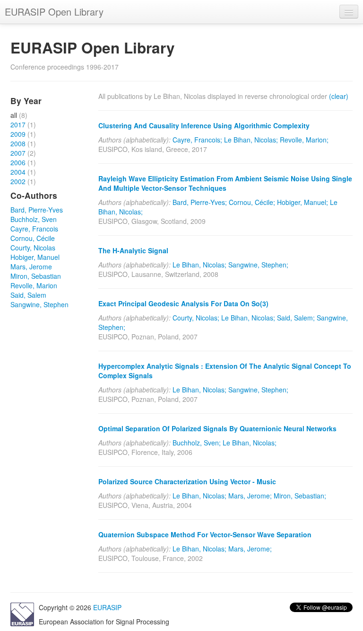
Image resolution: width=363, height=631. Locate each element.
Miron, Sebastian (35, 276)
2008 (18, 143)
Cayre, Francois (34, 228)
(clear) (338, 96)
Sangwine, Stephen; (258, 264)
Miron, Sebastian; (300, 495)
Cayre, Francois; (197, 139)
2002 (18, 181)
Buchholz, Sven (33, 219)
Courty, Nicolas (32, 247)
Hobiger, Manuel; (302, 202)
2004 (18, 172)
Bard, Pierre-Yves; (200, 202)
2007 (18, 153)
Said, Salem (28, 295)
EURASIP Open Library (54, 11)
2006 (18, 162)
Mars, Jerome (31, 266)
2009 (18, 134)
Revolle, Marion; (304, 139)
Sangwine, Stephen (39, 304)
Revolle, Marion (33, 285)
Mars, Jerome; (250, 495)
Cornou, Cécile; (252, 202)
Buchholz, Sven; (197, 442)
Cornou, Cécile (32, 238)
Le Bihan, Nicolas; (251, 139)
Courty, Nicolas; (196, 317)
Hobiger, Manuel (35, 257)
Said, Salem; (296, 317)
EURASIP (107, 607)
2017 (18, 124)
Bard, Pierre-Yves (36, 209)
